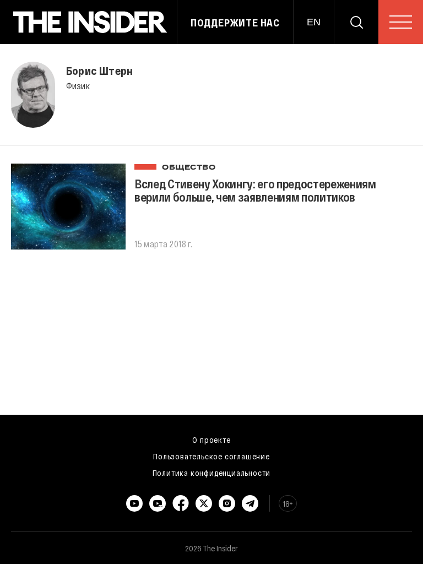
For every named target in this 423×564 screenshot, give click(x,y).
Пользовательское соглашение (211, 456)
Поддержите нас (235, 23)
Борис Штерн (99, 70)
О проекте (211, 439)
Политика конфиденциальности (212, 473)
